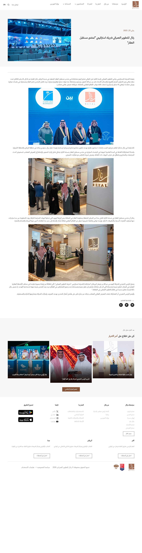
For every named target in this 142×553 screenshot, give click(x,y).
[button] (132, 305)
